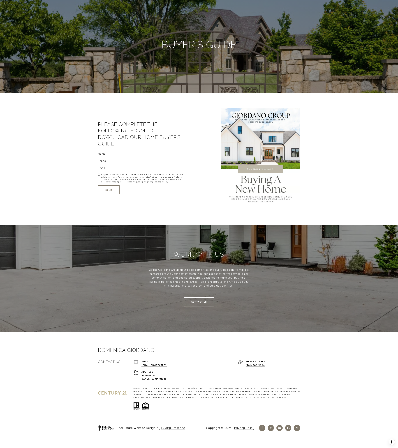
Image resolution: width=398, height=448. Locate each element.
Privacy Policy (161, 182)
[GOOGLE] (288, 428)
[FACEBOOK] (262, 428)
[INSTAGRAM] (271, 428)
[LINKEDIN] (279, 428)
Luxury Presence (173, 428)
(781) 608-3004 (255, 365)
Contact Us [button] (199, 302)
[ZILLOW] (297, 428)
